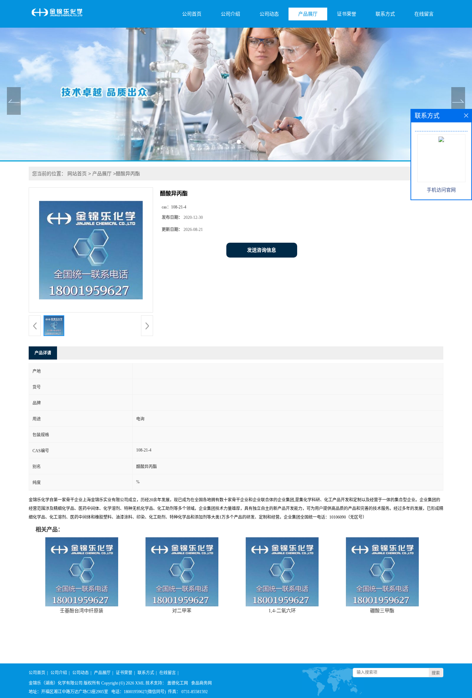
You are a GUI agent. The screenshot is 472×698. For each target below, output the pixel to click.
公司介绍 (230, 14)
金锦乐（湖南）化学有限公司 (56, 683)
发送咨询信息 (261, 250)
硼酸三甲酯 (382, 610)
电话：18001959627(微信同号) (138, 691)
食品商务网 (201, 683)
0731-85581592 (194, 691)
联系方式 (385, 14)
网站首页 (77, 173)
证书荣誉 (346, 14)
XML (139, 683)
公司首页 (191, 14)
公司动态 (269, 14)
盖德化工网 (177, 683)
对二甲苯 (181, 610)
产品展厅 (308, 14)
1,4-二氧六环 (282, 610)
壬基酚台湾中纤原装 (81, 610)
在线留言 (424, 14)
